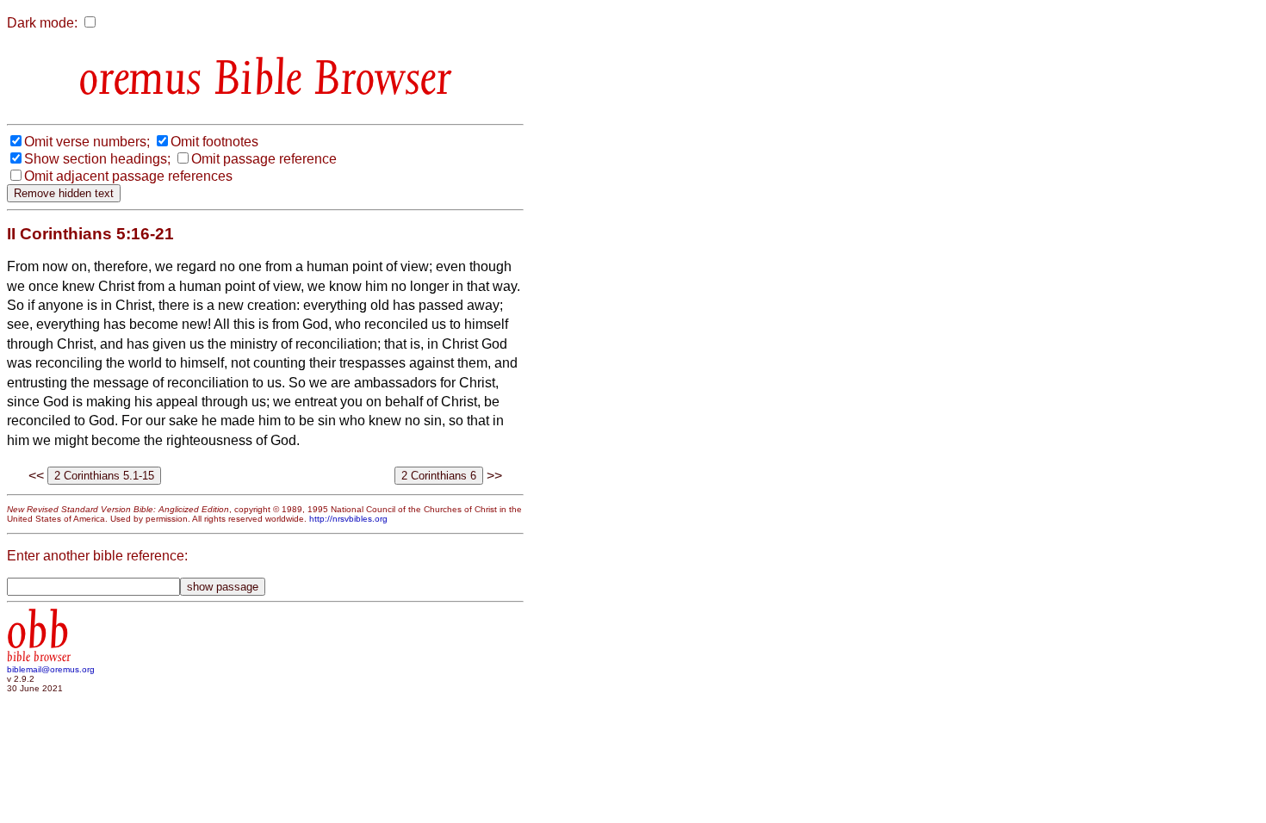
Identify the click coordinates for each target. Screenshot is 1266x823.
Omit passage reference (264, 159)
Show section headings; (97, 159)
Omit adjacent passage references (128, 176)
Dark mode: (42, 22)
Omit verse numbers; (87, 141)
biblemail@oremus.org (51, 669)
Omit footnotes (214, 141)
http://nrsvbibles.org (348, 518)
